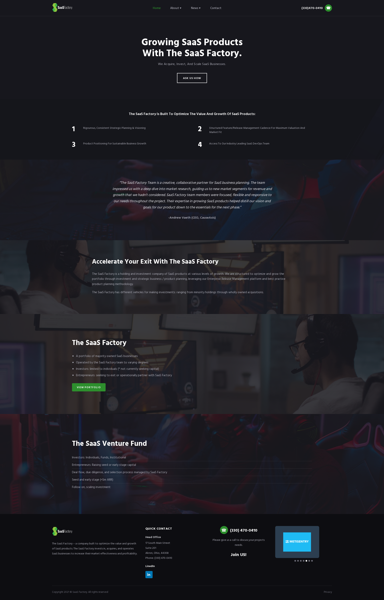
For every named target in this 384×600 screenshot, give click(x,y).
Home (157, 8)
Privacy (328, 592)
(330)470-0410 (316, 8)
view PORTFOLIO (89, 387)
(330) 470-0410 (243, 530)
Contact (215, 8)
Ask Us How (192, 78)
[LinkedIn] (149, 575)
